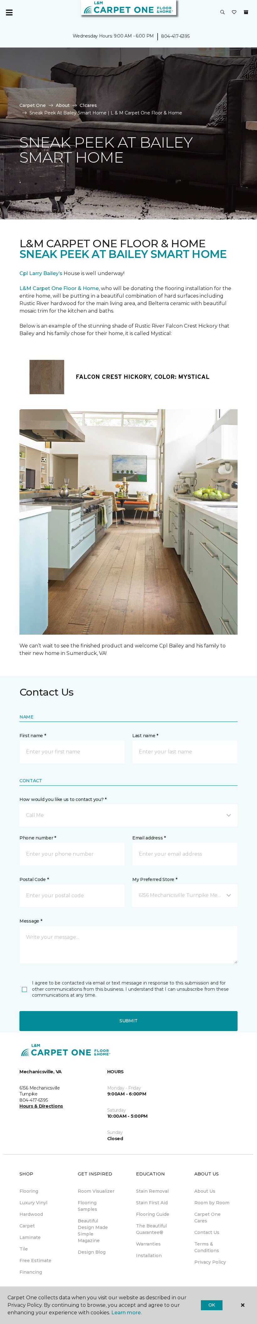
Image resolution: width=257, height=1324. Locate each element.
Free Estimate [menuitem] (35, 1260)
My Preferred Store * (154, 879)
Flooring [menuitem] (28, 1191)
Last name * (145, 735)
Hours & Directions (41, 1106)
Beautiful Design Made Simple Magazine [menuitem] (93, 1230)
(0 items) (246, 12)
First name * (32, 735)
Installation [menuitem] (149, 1255)
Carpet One (32, 105)
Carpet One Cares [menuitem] (207, 1217)
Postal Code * (34, 879)
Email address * (149, 838)
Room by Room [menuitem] (211, 1203)
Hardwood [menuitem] (31, 1214)
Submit (128, 1021)
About (63, 105)
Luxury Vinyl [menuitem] (33, 1203)
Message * (30, 921)
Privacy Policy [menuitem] (210, 1262)
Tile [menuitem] (23, 1249)
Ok (211, 1305)
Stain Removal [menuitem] (152, 1191)
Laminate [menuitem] (30, 1237)
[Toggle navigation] (9, 12)
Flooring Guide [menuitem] (152, 1214)
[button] (222, 12)
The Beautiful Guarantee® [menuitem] (151, 1229)
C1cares (88, 105)
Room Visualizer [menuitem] (96, 1191)
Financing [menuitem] (30, 1272)
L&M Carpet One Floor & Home (59, 288)
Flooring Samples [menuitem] (87, 1206)
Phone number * (37, 838)
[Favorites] (234, 12)
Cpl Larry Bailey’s (40, 273)
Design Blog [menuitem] (92, 1252)
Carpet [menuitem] (27, 1226)
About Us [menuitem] (204, 1191)
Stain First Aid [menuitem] (152, 1203)
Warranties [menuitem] (148, 1244)
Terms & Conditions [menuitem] (206, 1247)
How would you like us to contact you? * (63, 799)
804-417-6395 (175, 36)
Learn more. (126, 1313)
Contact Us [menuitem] (206, 1232)
